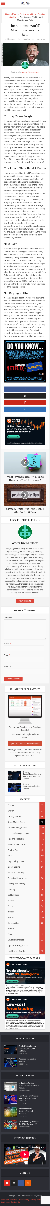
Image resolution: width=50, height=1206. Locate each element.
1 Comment (23, 1103)
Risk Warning (24, 1199)
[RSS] (28, 1183)
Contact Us (15, 1202)
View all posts (25, 601)
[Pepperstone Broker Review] (15, 787)
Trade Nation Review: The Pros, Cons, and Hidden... (32, 776)
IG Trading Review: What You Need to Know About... (29, 1085)
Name (7, 643)
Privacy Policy (36, 1199)
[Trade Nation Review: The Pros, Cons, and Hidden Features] (15, 775)
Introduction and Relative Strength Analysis (26, 1111)
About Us (13, 1199)
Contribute (5, 1202)
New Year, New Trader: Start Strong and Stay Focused (29, 1098)
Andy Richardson (27, 39)
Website (7, 666)
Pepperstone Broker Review (31, 787)
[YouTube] (7, 1183)
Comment (8, 617)
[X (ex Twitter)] (14, 1183)
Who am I (5, 1199)
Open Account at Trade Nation (25, 743)
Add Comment (11, 39)
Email (7, 655)
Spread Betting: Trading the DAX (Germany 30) (29, 1122)
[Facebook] (21, 1183)
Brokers (26, 772)
